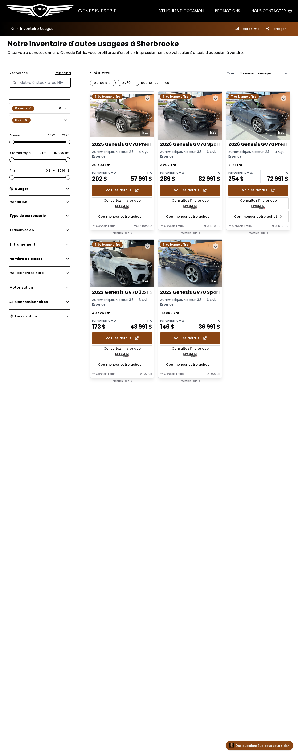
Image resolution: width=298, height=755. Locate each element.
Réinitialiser (63, 73)
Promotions (227, 10)
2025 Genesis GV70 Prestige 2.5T (131, 144)
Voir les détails (118, 190)
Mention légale (122, 233)
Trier (231, 73)
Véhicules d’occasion (181, 10)
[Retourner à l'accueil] (12, 29)
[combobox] (39, 108)
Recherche (18, 73)
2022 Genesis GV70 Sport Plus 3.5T (201, 292)
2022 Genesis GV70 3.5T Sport (127, 292)
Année (14, 135)
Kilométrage (20, 153)
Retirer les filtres (155, 82)
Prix (12, 170)
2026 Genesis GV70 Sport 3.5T (196, 144)
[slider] (11, 142)
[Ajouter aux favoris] (147, 98)
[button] (60, 108)
